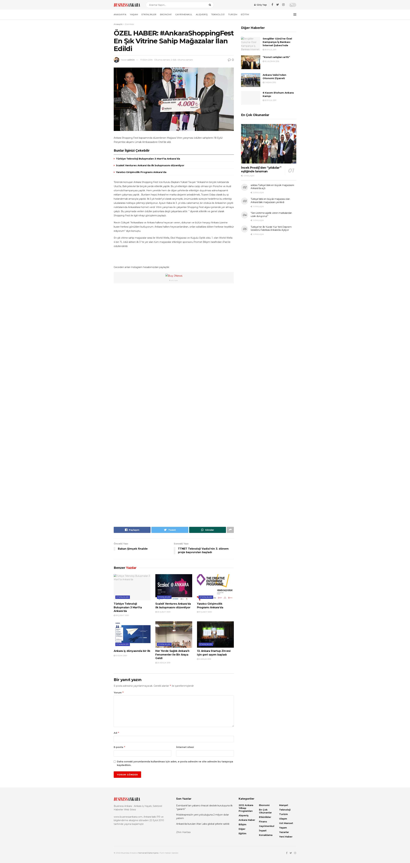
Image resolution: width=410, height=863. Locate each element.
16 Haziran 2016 (271, 61)
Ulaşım (283, 818)
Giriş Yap (261, 4)
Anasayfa (120, 14)
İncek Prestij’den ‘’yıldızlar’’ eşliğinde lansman (261, 169)
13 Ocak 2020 (121, 655)
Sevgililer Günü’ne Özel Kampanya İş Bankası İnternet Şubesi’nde (277, 42)
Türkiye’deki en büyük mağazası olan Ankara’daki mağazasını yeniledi (270, 201)
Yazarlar (284, 832)
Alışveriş (202, 14)
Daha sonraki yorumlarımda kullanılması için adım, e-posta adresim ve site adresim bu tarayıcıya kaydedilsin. (175, 763)
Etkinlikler (149, 14)
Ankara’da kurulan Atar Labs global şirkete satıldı (202, 823)
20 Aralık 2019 (163, 663)
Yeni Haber (285, 836)
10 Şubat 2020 (205, 612)
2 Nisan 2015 (270, 82)
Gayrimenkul (183, 14)
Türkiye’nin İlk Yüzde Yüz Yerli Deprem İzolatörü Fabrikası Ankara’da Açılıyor (271, 228)
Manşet (283, 805)
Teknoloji (218, 14)
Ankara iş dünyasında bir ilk (132, 650)
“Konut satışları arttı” (276, 57)
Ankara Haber (247, 820)
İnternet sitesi (185, 747)
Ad (116, 732)
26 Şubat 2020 (163, 612)
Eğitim (245, 14)
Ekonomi (166, 14)
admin (131, 59)
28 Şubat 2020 (122, 615)
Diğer (242, 829)
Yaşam (134, 14)
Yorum (119, 692)
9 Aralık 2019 (204, 659)
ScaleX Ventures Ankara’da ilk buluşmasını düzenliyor (150, 165)
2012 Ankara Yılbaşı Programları (246, 808)
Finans (263, 821)
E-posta (119, 747)
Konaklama (265, 835)
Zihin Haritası (183, 832)
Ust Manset (286, 823)
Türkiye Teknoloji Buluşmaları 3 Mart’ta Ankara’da (148, 158)
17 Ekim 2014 (146, 59)
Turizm (232, 14)
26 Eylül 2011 (270, 49)
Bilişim (242, 824)
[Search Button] (210, 5)
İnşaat (262, 830)
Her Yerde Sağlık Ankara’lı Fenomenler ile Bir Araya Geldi (172, 654)
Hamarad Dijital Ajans (148, 853)
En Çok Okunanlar (265, 811)
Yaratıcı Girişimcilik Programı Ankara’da (141, 172)
